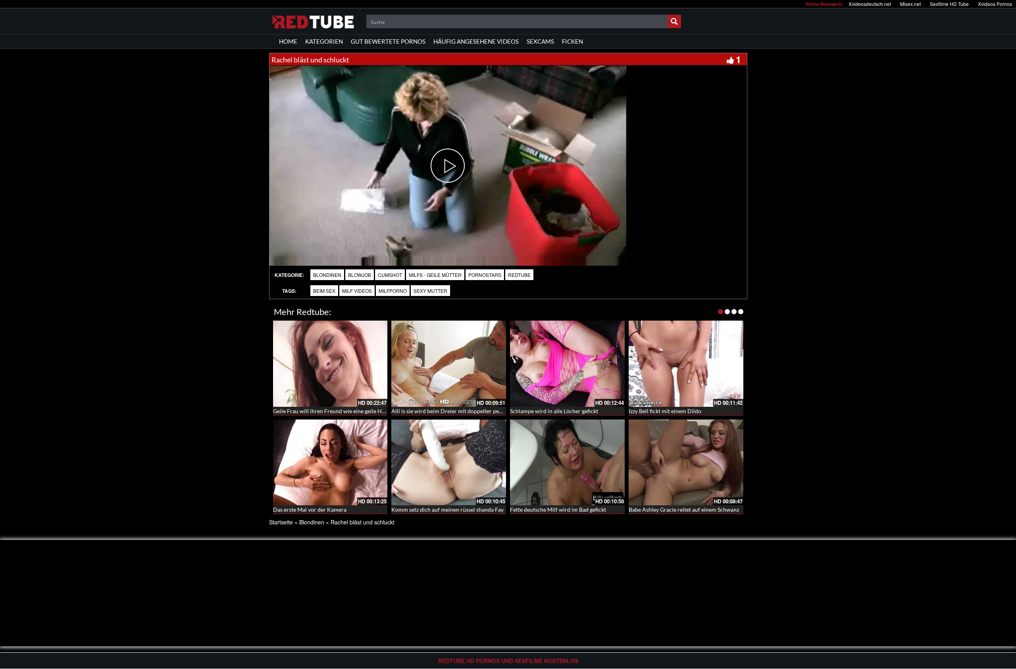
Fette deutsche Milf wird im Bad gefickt (558, 509)
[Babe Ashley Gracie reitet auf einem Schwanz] (686, 463)
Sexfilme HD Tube (949, 4)
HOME (288, 41)
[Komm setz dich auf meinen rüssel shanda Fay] (448, 463)
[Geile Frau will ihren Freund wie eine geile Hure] (330, 364)
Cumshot (390, 274)
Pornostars (484, 274)
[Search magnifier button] (674, 21)
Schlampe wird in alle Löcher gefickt (554, 411)
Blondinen (327, 274)
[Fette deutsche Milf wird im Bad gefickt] (567, 463)
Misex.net (910, 4)
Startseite (281, 522)
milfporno (393, 290)
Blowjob (359, 274)
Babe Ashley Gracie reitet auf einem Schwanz (684, 509)
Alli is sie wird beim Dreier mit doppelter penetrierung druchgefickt (474, 411)
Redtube (519, 274)
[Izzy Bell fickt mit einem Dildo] (686, 364)
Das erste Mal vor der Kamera (309, 509)
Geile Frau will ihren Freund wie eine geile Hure (331, 411)
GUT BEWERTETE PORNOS (388, 41)
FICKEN (572, 41)
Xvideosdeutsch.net (870, 4)
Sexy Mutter (430, 290)
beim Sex (324, 290)
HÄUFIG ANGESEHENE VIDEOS (476, 41)
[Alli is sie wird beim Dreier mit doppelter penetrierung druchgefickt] (448, 364)
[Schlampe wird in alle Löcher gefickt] (567, 364)
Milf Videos (357, 290)
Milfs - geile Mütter (435, 274)
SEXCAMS (540, 41)
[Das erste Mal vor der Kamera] (330, 463)
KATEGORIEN (324, 41)
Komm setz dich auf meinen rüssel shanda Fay (447, 509)
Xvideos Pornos (995, 4)
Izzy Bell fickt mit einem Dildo (665, 411)
